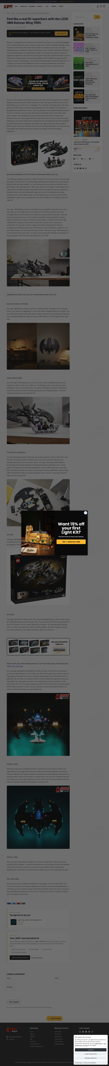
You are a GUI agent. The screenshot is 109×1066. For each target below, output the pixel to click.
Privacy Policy (79, 1063)
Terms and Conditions (89, 1063)
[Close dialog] (85, 512)
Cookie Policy (98, 1043)
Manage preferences (91, 1058)
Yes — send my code (71, 542)
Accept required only (91, 1054)
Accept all (91, 1050)
